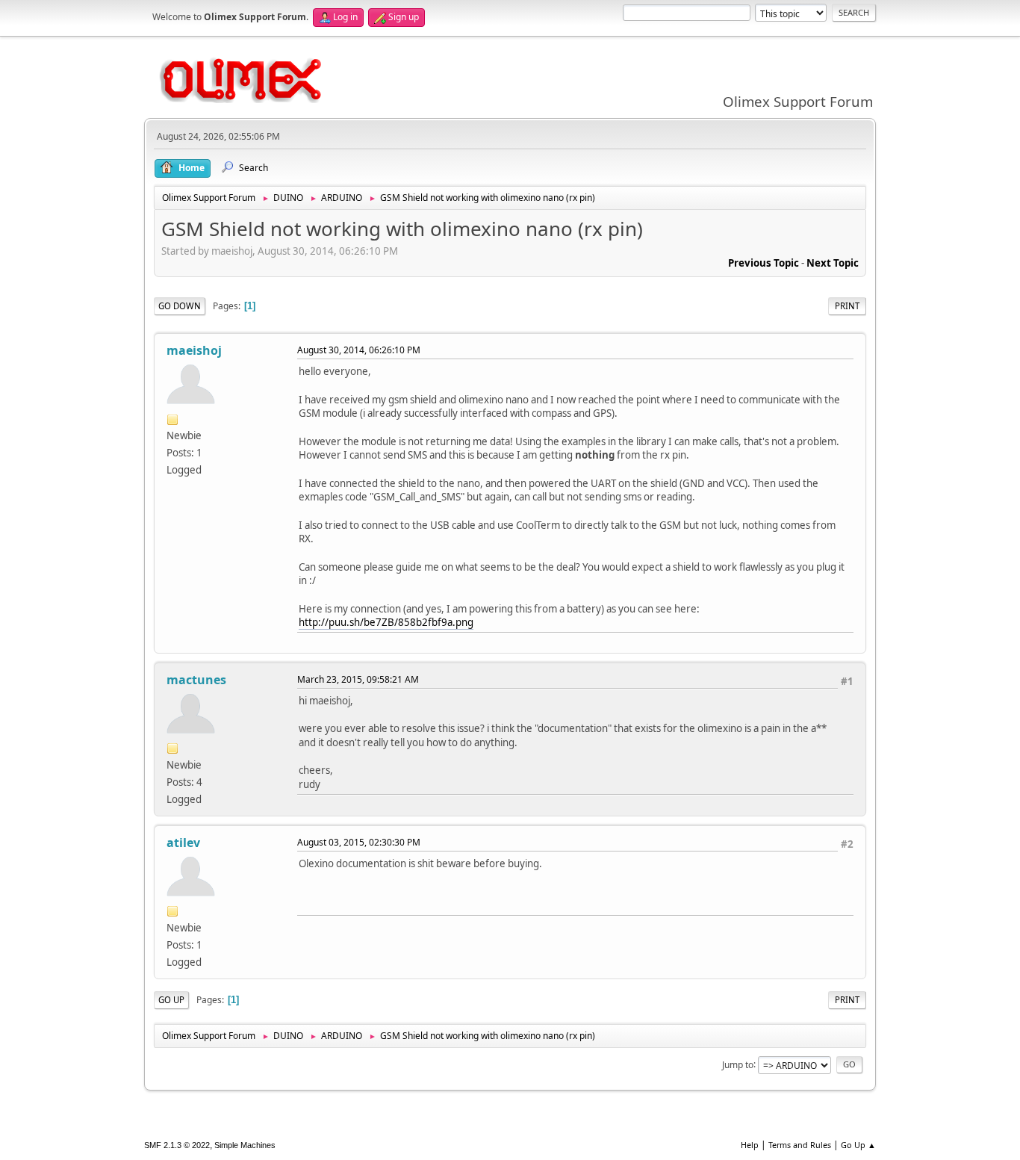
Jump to (737, 1064)
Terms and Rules (799, 1144)
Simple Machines (245, 1145)
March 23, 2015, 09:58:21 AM (358, 679)
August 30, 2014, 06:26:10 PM (358, 350)
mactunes (196, 680)
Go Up (171, 999)
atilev (183, 842)
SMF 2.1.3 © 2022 (177, 1145)
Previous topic (763, 263)
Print (847, 305)
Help (750, 1144)
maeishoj (194, 350)
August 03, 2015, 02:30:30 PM (358, 842)
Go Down (179, 305)
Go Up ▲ (858, 1144)
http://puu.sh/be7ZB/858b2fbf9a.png (386, 622)
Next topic (832, 263)
